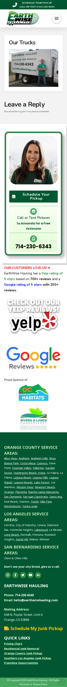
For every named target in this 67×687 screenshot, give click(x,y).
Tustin (35, 501)
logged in (23, 111)
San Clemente (13, 496)
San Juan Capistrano (35, 496)
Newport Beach (45, 487)
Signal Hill (22, 539)
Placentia (21, 492)
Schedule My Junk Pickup (37, 628)
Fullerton (38, 468)
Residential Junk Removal (21, 648)
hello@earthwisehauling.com (36, 600)
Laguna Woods (23, 482)
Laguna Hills (40, 477)
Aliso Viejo (10, 458)
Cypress (42, 463)
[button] (56, 18)
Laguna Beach (22, 477)
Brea (52, 458)
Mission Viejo (25, 487)
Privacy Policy (40, 684)
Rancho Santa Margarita (43, 492)
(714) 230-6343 (45, 6)
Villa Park (46, 501)
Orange (9, 492)
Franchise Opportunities (21, 663)
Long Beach (11, 534)
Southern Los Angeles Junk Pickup (27, 658)
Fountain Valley (21, 468)
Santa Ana (56, 496)
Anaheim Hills (39, 458)
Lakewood (41, 530)
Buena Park (11, 463)
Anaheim (24, 458)
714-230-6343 (33, 246)
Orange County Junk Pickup (23, 653)
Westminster (12, 506)
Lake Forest (41, 482)
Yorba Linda (29, 506)
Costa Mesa (27, 463)
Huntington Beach (25, 473)
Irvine (41, 473)
